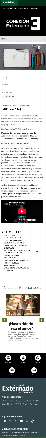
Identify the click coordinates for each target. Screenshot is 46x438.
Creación (8, 245)
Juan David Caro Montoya (16, 260)
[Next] (41, 320)
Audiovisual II (11, 235)
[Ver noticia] (23, 305)
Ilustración (10, 258)
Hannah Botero (11, 255)
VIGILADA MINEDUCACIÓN (15, 429)
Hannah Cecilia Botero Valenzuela (19, 129)
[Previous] (4, 320)
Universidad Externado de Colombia (16, 269)
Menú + (5, 39)
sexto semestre (11, 265)
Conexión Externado (14, 243)
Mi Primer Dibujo (12, 263)
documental (21, 245)
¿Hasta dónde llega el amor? (20, 326)
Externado (9, 248)
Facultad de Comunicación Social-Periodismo (17, 251)
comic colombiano (13, 238)
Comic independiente (14, 240)
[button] (43, 44)
